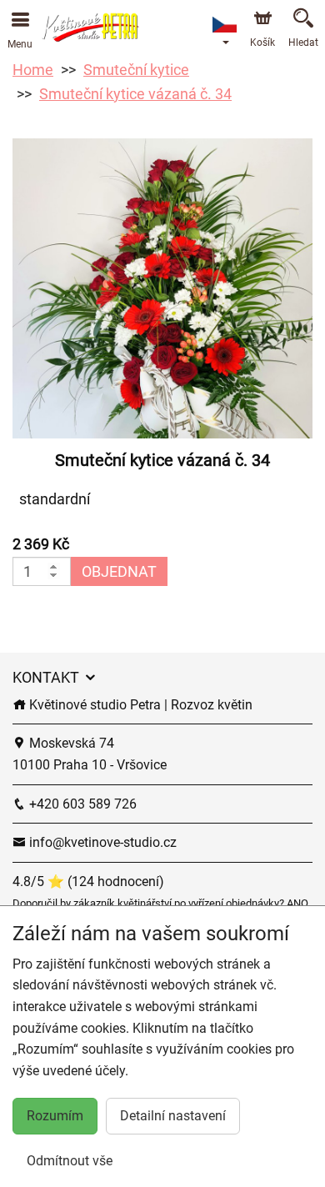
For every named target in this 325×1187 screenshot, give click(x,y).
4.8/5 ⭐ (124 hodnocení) (88, 881)
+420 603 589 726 (81, 804)
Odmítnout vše (69, 1161)
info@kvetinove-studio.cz (101, 842)
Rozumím (55, 1116)
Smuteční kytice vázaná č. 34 (135, 94)
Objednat (119, 571)
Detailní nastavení (173, 1116)
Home (32, 69)
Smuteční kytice (136, 69)
